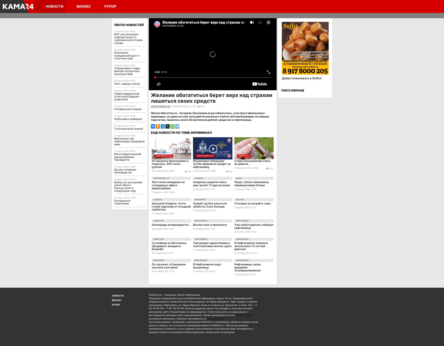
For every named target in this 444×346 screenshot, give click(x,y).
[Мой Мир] (163, 126)
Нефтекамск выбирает (128, 119)
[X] (167, 126)
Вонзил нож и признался (210, 224)
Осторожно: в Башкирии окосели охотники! (169, 266)
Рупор (110, 6)
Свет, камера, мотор (127, 83)
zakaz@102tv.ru (215, 318)
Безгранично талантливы (122, 202)
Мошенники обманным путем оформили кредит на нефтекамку (212, 164)
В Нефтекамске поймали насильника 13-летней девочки (251, 246)
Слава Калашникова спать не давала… (252, 162)
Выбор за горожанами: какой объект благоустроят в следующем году (128, 187)
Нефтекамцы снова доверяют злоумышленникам (247, 267)
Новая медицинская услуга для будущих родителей (126, 96)
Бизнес (84, 6)
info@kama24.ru (244, 315)
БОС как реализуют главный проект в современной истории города (128, 39)
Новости (54, 6)
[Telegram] (177, 126)
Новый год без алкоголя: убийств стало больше (210, 205)
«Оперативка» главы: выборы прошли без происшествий (127, 71)
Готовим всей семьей (127, 109)
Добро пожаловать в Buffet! (302, 78)
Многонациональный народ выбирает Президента (127, 156)
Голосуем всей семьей (128, 128)
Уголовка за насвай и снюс (252, 203)
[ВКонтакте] (153, 126)
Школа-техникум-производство (125, 171)
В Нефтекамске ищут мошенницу (207, 266)
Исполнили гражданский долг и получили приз (127, 55)
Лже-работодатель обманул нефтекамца (254, 226)
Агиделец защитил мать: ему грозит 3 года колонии (211, 183)
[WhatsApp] (172, 126)
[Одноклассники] (158, 126)
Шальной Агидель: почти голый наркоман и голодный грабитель (171, 206)
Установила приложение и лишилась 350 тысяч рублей (170, 164)
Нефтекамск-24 (160, 106)
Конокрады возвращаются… (171, 224)
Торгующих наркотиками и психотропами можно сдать (212, 244)
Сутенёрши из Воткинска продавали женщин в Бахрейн (169, 246)
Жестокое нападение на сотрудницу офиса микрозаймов (168, 185)
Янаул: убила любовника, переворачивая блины (251, 183)
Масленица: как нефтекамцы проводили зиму (129, 141)
